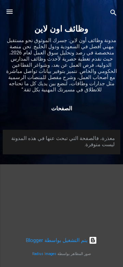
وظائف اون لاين (61, 29)
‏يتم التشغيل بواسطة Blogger (57, 240)
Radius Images (44, 254)
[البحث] (113, 13)
